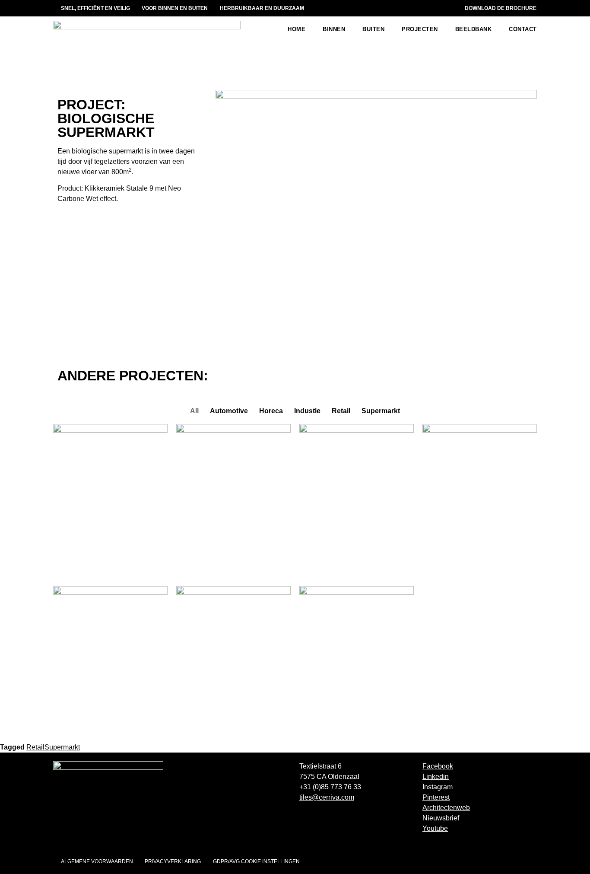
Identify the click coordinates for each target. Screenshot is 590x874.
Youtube (435, 828)
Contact (523, 29)
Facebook (437, 766)
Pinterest (436, 797)
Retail (35, 747)
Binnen (334, 29)
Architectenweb (446, 807)
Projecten (420, 29)
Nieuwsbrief (440, 818)
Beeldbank (473, 29)
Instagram (437, 787)
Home (296, 29)
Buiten (373, 29)
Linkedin (435, 776)
